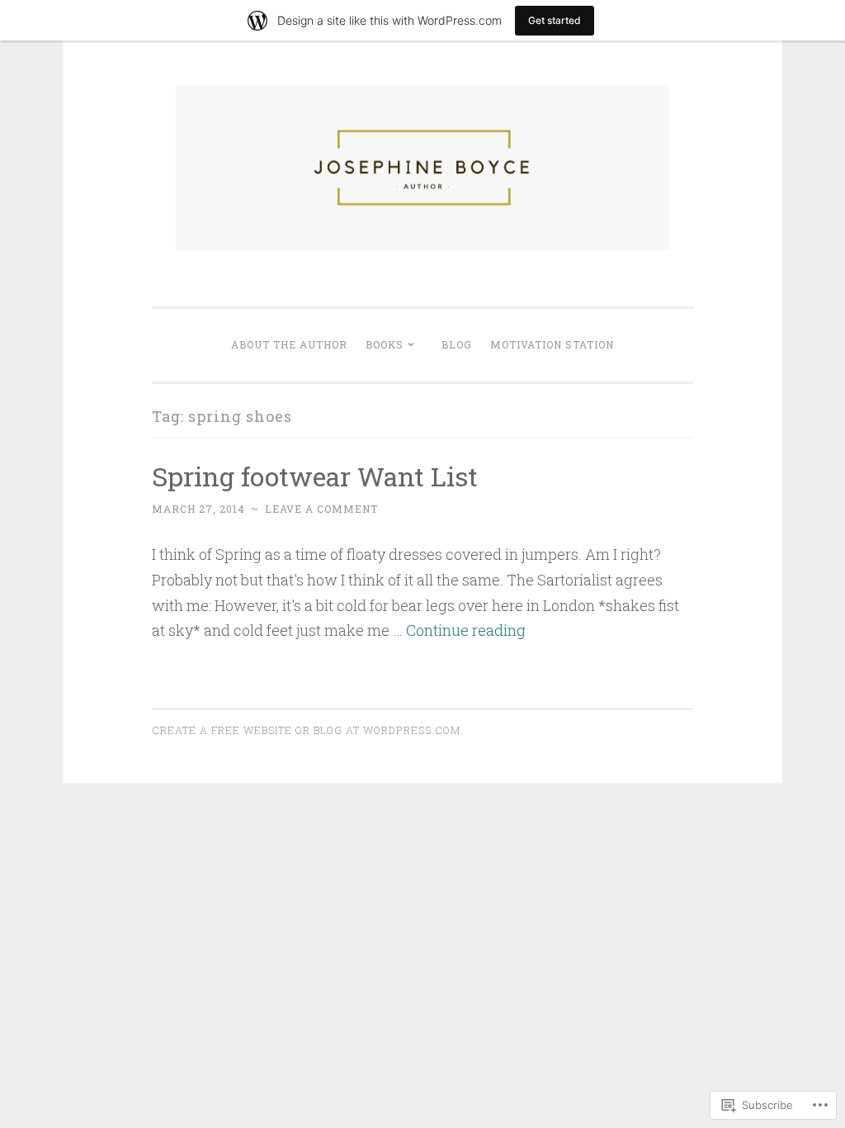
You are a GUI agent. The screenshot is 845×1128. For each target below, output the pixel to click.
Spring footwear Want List (315, 476)
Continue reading (466, 630)
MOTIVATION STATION (552, 344)
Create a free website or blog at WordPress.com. (308, 730)
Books (385, 344)
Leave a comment (321, 508)
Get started (554, 20)
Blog (456, 344)
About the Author (289, 344)
